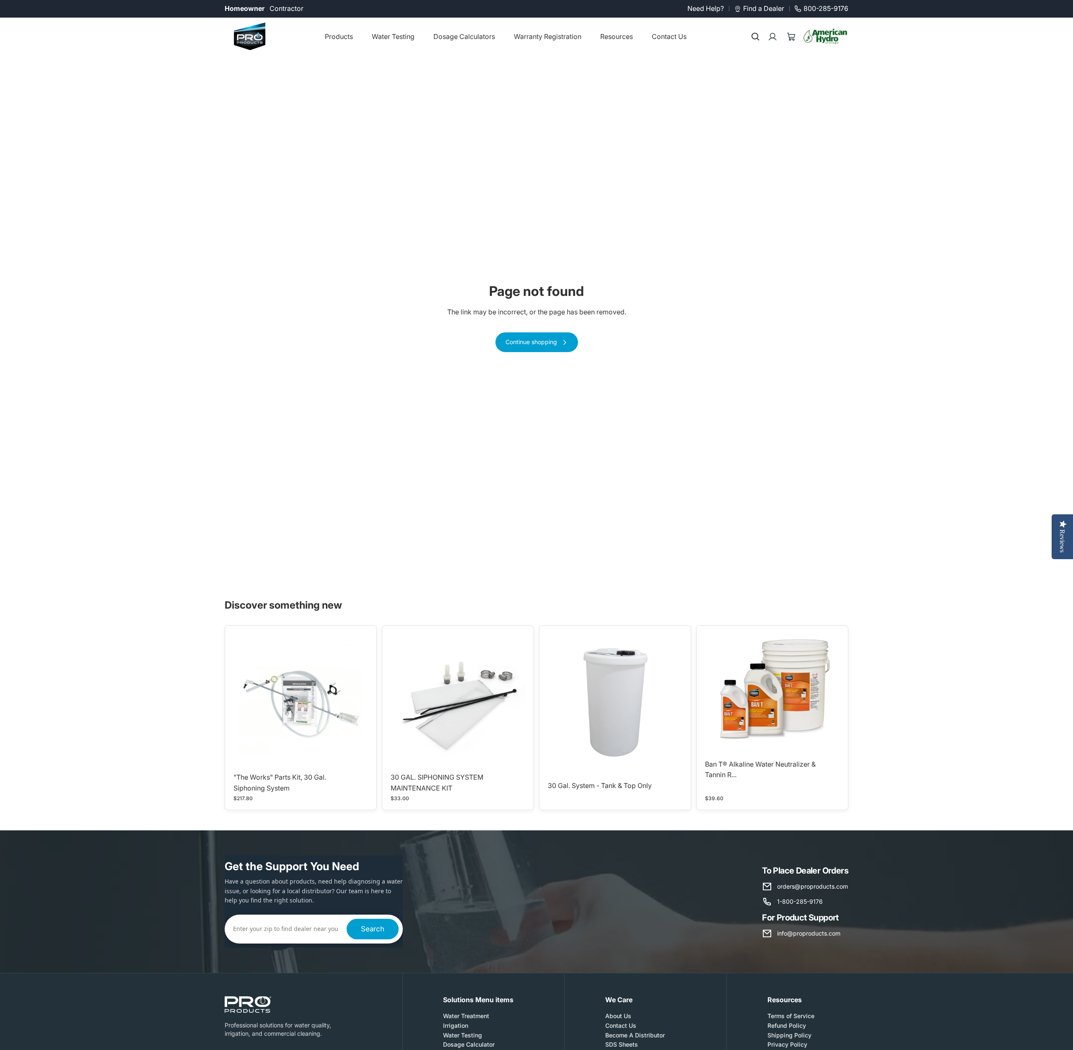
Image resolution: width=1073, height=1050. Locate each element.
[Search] (755, 36)
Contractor (286, 8)
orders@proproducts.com (812, 886)
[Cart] (791, 36)
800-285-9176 (825, 8)
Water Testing (462, 1035)
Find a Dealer (763, 8)
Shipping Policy (789, 1035)
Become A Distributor (635, 1035)
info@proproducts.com (808, 933)
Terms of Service (790, 1015)
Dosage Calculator (469, 1044)
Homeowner (244, 8)
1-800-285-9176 (800, 901)
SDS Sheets (621, 1044)
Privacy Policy (787, 1044)
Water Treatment (466, 1015)
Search (372, 929)
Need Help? (705, 8)
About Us (618, 1015)
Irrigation (455, 1025)
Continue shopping (531, 341)
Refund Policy (786, 1025)
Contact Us (620, 1025)
